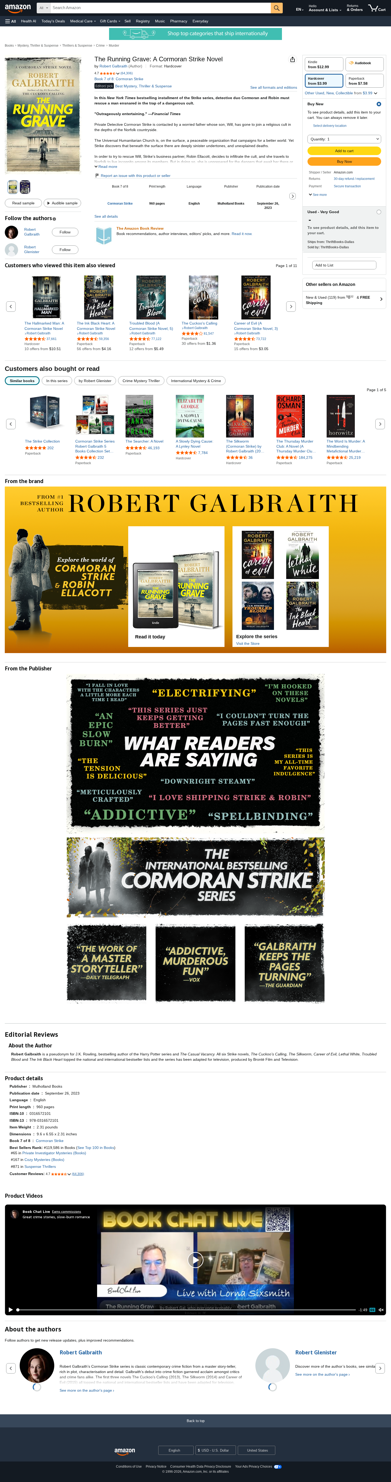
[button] (10, 21)
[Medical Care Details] (95, 21)
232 (101, 457)
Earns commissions (66, 1211)
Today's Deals (53, 21)
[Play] (9, 1309)
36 (250, 457)
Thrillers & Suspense (77, 45)
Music (160, 21)
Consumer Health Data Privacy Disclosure (200, 1466)
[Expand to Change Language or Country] (303, 10)
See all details (106, 216)
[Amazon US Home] (125, 1452)
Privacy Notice (156, 1466)
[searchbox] (161, 8)
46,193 (154, 448)
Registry (143, 21)
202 (50, 448)
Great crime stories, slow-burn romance (56, 1216)
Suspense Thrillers (40, 1166)
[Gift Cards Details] (119, 21)
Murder (114, 45)
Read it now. (242, 234)
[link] (46, 326)
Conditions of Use (129, 1466)
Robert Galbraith (113, 66)
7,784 (203, 453)
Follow (65, 232)
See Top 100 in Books (95, 1147)
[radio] (324, 64)
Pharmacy (178, 21)
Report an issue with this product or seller (135, 175)
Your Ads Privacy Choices (253, 1466)
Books (9, 45)
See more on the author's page (86, 1390)
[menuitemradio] (372, 1310)
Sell (127, 21)
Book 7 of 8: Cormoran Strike (118, 79)
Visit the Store (248, 643)
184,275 (306, 457)
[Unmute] (381, 1310)
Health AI (28, 21)
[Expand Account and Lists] (340, 10)
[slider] (186, 1309)
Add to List (324, 265)
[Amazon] (18, 8)
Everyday (200, 21)
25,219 (355, 457)
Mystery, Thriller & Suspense (38, 45)
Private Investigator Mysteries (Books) (54, 1153)
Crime (100, 45)
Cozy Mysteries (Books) (44, 1159)
